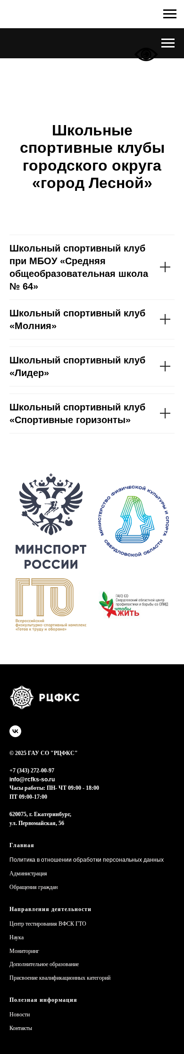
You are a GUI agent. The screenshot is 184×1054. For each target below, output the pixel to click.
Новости (19, 1014)
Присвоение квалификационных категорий (59, 978)
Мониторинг (24, 951)
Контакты (20, 1028)
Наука (16, 937)
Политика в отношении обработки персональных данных (86, 860)
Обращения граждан (33, 887)
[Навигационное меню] (168, 43)
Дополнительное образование (44, 964)
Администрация (28, 873)
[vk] (15, 731)
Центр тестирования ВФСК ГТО (47, 923)
